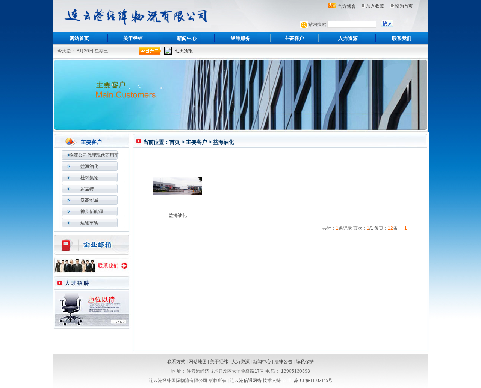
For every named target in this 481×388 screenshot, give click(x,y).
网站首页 (79, 38)
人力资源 (348, 38)
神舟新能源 (91, 211)
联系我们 (401, 38)
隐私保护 (305, 361)
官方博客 (347, 6)
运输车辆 (89, 222)
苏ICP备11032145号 (313, 380)
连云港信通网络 (246, 380)
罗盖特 (87, 189)
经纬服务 (240, 38)
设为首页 (404, 6)
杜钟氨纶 (89, 177)
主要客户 (294, 38)
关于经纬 (133, 38)
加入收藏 (375, 6)
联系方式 (176, 361)
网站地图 (198, 361)
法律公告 (283, 361)
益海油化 (89, 166)
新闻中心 (187, 38)
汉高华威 (89, 200)
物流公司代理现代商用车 (94, 155)
